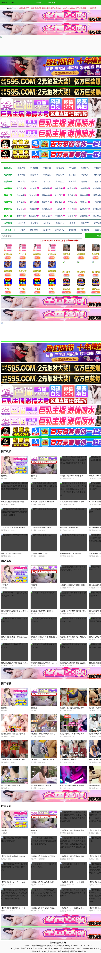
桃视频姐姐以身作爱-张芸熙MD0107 (15, 663)
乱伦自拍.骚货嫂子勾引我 (69, 760)
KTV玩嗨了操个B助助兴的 (41, 527)
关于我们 (54, 943)
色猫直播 (34, 476)
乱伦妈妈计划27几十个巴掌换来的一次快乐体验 (78, 734)
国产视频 (20, 188)
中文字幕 (59, 188)
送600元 (66, 275)
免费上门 (8, 257)
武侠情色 (71, 216)
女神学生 (20, 195)
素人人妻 (33, 195)
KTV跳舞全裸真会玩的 (39, 553)
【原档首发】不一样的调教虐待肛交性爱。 (47, 882)
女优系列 (84, 188)
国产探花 (71, 195)
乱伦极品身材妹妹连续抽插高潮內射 (15, 734)
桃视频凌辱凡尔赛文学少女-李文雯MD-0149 (17, 611)
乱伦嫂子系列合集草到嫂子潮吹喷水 (73, 708)
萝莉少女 (84, 202)
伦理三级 (71, 188)
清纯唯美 (33, 209)
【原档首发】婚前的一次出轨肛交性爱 (74, 882)
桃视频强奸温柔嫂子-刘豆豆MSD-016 (15, 637)
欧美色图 (84, 209)
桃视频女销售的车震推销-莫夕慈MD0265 (75, 611)
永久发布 (51, 2)
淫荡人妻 (46, 216)
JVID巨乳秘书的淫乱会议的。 (42, 785)
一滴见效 (8, 275)
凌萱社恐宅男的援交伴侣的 (11, 553)
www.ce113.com (7, 2)
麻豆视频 (46, 188)
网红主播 (84, 195)
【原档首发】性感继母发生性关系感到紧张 (17, 856)
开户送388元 (66, 292)
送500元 (8, 292)
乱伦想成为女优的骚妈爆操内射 (43, 760)
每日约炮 (66, 257)
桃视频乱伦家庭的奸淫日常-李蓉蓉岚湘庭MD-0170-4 (80, 585)
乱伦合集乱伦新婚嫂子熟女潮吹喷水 (15, 760)
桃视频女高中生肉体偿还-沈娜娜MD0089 (75, 637)
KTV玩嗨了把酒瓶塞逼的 (69, 527)
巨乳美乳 (59, 202)
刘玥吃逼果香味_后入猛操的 (70, 553)
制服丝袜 (46, 209)
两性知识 (84, 216)
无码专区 (33, 202)
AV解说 (33, 188)
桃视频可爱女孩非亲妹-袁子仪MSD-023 (45, 663)
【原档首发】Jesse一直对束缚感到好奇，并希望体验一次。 (23, 882)
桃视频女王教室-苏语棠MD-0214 (43, 611)
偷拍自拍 (20, 209)
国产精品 (20, 202)
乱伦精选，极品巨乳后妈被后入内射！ (45, 734)
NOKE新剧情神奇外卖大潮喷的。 (72, 785)
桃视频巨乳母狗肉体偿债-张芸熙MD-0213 (75, 663)
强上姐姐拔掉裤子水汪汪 (10, 785)
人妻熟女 (71, 202)
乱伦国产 (59, 195)
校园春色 (59, 216)
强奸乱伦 (46, 202)
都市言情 (20, 216)
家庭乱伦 (33, 216)
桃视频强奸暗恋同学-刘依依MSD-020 (45, 637)
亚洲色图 (71, 209)
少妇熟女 (59, 209)
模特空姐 (46, 195)
